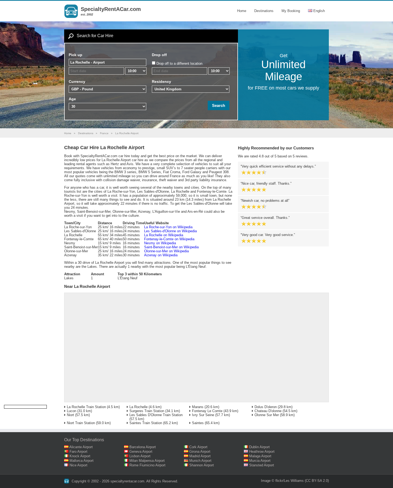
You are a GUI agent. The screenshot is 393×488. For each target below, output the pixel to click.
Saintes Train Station (145, 423)
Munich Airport (200, 461)
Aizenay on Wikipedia (161, 255)
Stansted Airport (261, 465)
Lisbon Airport (140, 456)
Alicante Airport (81, 447)
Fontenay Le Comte (207, 411)
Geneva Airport (140, 452)
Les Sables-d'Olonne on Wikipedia (170, 231)
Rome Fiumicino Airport (147, 465)
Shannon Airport (201, 465)
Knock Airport (80, 456)
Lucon (71, 411)
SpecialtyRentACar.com (111, 9)
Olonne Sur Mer (267, 415)
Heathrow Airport (262, 452)
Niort (70, 415)
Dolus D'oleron (266, 407)
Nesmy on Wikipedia (160, 243)
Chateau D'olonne (268, 411)
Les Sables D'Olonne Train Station (156, 415)
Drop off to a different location (179, 63)
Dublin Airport (259, 447)
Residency (161, 81)
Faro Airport (78, 452)
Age (72, 99)
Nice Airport (78, 465)
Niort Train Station (81, 423)
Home (241, 11)
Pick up (75, 55)
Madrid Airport (200, 456)
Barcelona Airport (142, 447)
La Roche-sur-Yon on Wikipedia (168, 227)
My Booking (291, 11)
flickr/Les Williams (289, 481)
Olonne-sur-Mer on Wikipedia (166, 251)
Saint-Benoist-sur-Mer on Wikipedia (171, 247)
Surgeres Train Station (146, 411)
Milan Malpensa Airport (147, 461)
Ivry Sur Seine (203, 415)
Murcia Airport (260, 461)
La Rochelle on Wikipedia (163, 235)
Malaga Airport (260, 456)
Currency (77, 81)
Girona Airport (199, 452)
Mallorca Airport (82, 461)
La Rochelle (138, 407)
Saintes (198, 423)
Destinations (263, 11)
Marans (197, 407)
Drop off (159, 55)
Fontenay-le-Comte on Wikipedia (169, 239)
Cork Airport (198, 447)
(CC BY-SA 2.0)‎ (317, 481)
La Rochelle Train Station (86, 407)
